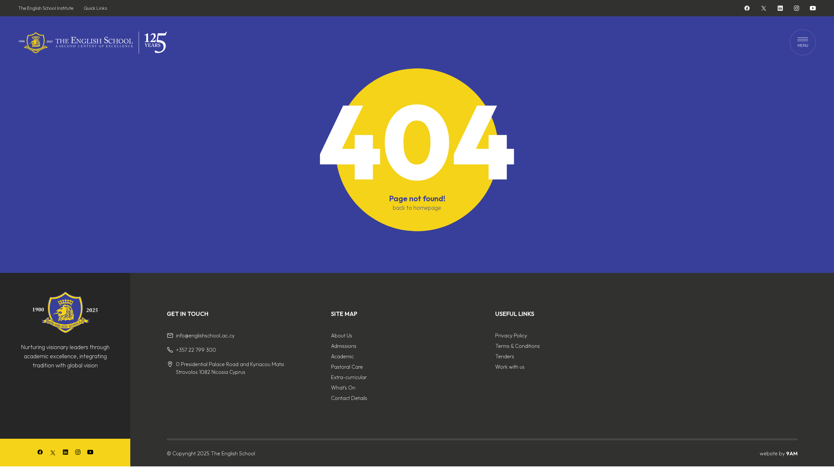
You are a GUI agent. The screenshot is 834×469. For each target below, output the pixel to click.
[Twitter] (763, 8)
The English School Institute (45, 8)
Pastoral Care (347, 366)
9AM (792, 453)
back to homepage (417, 208)
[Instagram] (796, 9)
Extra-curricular (349, 377)
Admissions (343, 346)
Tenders (504, 356)
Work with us (510, 366)
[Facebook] (747, 9)
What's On (343, 387)
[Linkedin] (780, 9)
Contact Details (349, 398)
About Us (341, 335)
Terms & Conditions (517, 346)
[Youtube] (813, 9)
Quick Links (95, 8)
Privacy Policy (511, 335)
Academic (342, 356)
